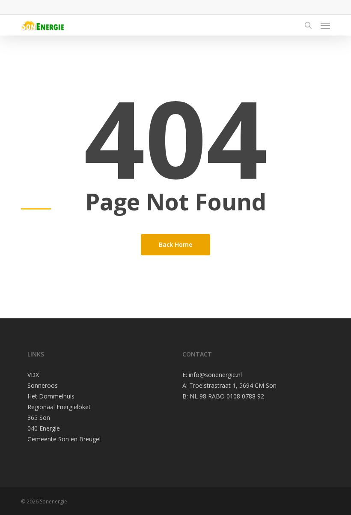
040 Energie (43, 428)
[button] (325, 25)
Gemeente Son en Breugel (64, 439)
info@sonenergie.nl (215, 375)
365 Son (38, 417)
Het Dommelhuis (50, 396)
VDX (33, 375)
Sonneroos (42, 385)
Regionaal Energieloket (59, 407)
